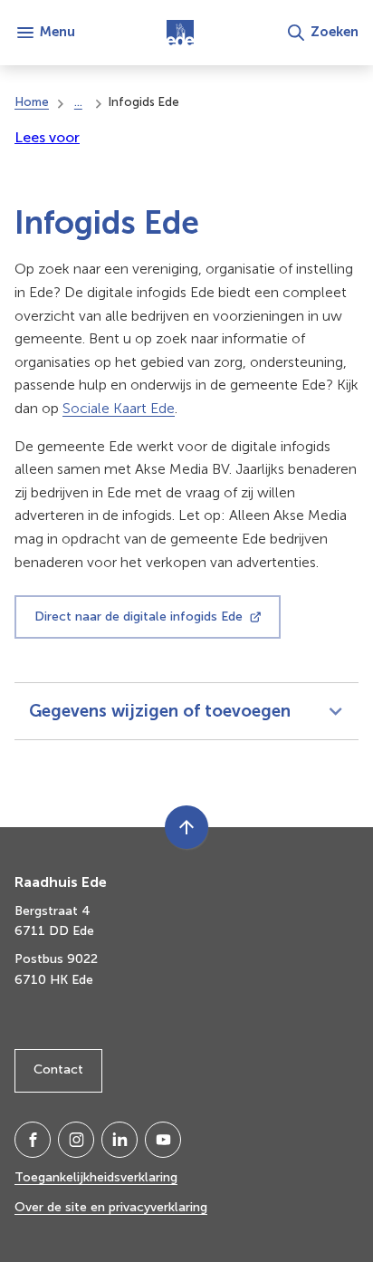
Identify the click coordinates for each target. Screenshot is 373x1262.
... (78, 101)
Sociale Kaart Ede (118, 408)
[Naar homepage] (180, 32)
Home (31, 101)
